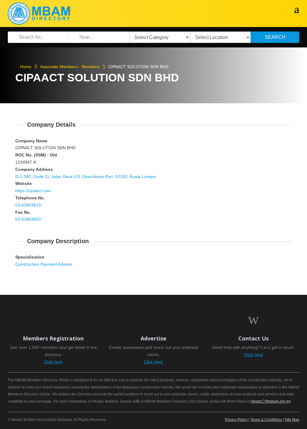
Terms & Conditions (266, 420)
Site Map (292, 420)
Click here (53, 361)
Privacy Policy (236, 420)
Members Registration (53, 338)
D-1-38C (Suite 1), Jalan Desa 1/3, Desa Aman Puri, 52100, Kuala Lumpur (85, 176)
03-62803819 (28, 205)
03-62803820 (28, 219)
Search (275, 37)
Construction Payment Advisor (43, 264)
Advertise (153, 338)
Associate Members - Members (70, 66)
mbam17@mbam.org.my (271, 401)
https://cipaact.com (33, 190)
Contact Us (253, 338)
